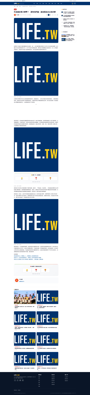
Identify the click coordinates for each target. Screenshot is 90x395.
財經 (46, 3)
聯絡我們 (74, 0)
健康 (43, 3)
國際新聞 (53, 378)
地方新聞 (53, 376)
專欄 (52, 3)
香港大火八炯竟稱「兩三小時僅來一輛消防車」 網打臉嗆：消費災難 (28, 259)
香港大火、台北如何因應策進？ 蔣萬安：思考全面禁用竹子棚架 (27, 257)
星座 (61, 3)
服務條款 (19, 390)
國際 (58, 3)
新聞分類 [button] (39, 374)
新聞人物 (53, 382)
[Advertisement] (36, 112)
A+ (50, 14)
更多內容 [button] (53, 374)
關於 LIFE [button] (66, 374)
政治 (20, 6)
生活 (40, 3)
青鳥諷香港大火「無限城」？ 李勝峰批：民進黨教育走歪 (26, 255)
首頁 (34, 3)
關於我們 (71, 0)
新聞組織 (53, 384)
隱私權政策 (15, 390)
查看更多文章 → (21, 281)
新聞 (37, 3)
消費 (49, 3)
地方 (55, 3)
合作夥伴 (66, 376)
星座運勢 (53, 380)
